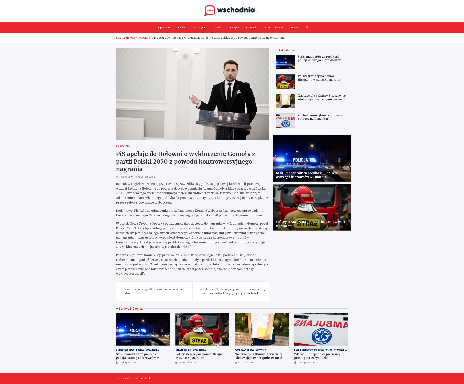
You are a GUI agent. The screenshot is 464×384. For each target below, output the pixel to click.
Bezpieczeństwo (125, 349)
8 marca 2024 (126, 176)
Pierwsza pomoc (323, 349)
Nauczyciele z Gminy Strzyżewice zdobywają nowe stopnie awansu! (322, 97)
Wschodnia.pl (142, 378)
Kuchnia (182, 27)
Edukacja (261, 349)
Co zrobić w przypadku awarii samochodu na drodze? (153, 291)
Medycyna (199, 27)
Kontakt (295, 27)
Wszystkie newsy (274, 27)
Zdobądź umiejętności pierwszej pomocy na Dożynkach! (320, 117)
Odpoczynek (164, 27)
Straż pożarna (183, 349)
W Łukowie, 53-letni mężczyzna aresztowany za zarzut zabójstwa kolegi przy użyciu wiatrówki (230, 291)
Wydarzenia (152, 349)
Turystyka (233, 27)
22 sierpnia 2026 (127, 362)
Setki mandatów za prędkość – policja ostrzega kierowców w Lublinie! (320, 60)
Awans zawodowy (244, 349)
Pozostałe (251, 27)
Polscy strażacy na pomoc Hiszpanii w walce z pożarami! (319, 78)
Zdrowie (216, 27)
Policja (140, 349)
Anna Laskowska (147, 176)
